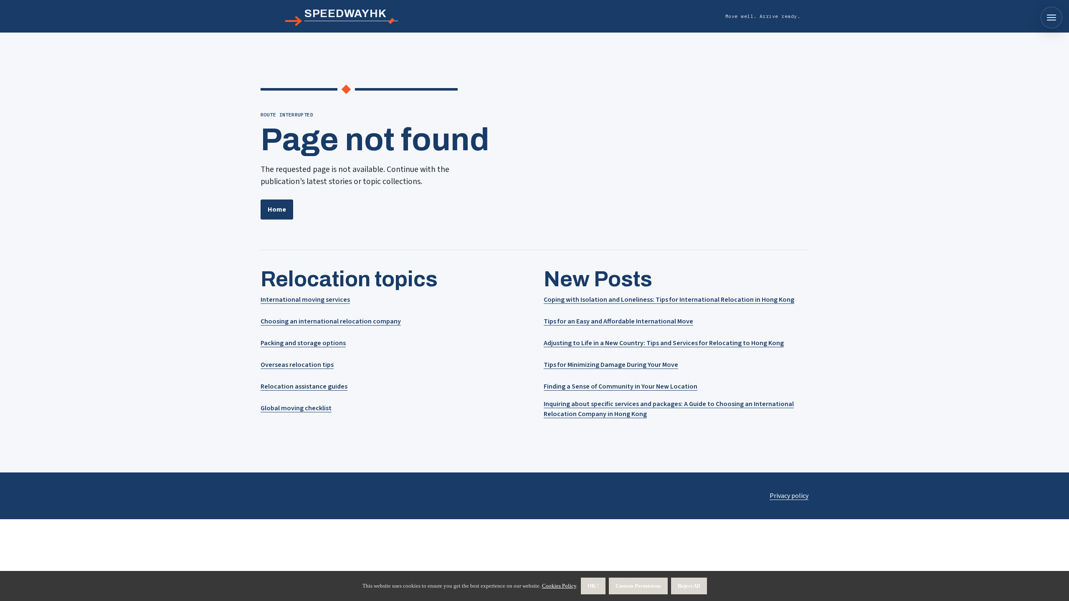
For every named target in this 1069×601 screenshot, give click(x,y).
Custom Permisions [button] (638, 586)
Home (277, 209)
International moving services (305, 299)
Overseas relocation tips (297, 364)
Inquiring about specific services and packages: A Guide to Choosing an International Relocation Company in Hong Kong (669, 409)
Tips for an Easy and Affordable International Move (618, 321)
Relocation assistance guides (304, 386)
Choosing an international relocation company (331, 321)
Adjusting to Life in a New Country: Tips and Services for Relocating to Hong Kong (664, 343)
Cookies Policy (559, 586)
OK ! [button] (593, 586)
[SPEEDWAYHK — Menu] (1051, 17)
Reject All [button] (689, 586)
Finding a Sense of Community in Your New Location (620, 386)
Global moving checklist (296, 408)
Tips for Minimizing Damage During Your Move (611, 364)
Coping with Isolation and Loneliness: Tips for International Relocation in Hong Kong (669, 299)
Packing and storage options (303, 343)
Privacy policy (789, 495)
